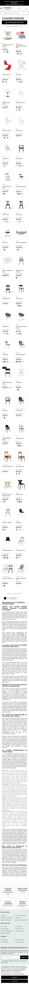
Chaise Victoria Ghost (20, 102)
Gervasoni (4, 212)
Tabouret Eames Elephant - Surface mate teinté (21, 46)
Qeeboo (17, 380)
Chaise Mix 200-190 (20, 466)
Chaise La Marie (19, 130)
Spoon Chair (5, 242)
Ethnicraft (4, 492)
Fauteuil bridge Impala (20, 354)
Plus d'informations (6, 973)
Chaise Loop (5, 410)
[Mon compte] (21, 8)
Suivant (13, 598)
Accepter (14, 981)
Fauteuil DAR (18, 74)
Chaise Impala (5, 354)
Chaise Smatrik (5, 326)
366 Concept (4, 464)
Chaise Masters (19, 158)
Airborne (4, 352)
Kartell (4, 128)
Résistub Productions (20, 408)
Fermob (17, 184)
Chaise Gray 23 (5, 214)
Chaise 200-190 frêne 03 (7, 466)
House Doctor (5, 380)
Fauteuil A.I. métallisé (6, 522)
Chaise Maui (18, 522)
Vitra (3, 43)
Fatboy (17, 548)
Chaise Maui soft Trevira (7, 550)
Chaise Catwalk (19, 298)
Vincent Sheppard (5, 576)
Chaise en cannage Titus (7, 578)
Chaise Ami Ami (5, 158)
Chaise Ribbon (19, 382)
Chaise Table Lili (19, 410)
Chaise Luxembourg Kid (21, 186)
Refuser (14, 977)
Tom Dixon (4, 184)
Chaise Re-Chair (19, 494)
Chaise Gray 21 (19, 214)
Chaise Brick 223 (5, 298)
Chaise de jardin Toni (20, 550)
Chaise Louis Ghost (6, 130)
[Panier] (26, 8)
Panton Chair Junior (6, 74)
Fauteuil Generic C (19, 438)
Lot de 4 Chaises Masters (21, 242)
